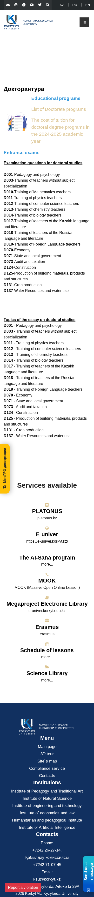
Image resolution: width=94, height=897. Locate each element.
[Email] (8, 5)
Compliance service (47, 768)
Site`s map (47, 761)
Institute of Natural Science (47, 798)
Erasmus (47, 627)
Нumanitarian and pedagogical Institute (47, 820)
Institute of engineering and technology (47, 805)
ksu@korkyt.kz (47, 879)
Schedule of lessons (47, 650)
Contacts (47, 775)
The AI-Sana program (47, 557)
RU (74, 5)
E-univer (47, 534)
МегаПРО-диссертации (5, 465)
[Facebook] (24, 5)
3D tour (47, 754)
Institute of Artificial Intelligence (47, 827)
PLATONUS (47, 511)
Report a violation (23, 887)
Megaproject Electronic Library (47, 604)
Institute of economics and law (47, 813)
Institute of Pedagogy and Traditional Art (47, 791)
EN (87, 5)
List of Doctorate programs (58, 109)
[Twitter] (40, 5)
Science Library (47, 673)
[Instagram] (16, 5)
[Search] (48, 5)
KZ (62, 5)
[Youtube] (32, 5)
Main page (47, 746)
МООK (47, 580)
